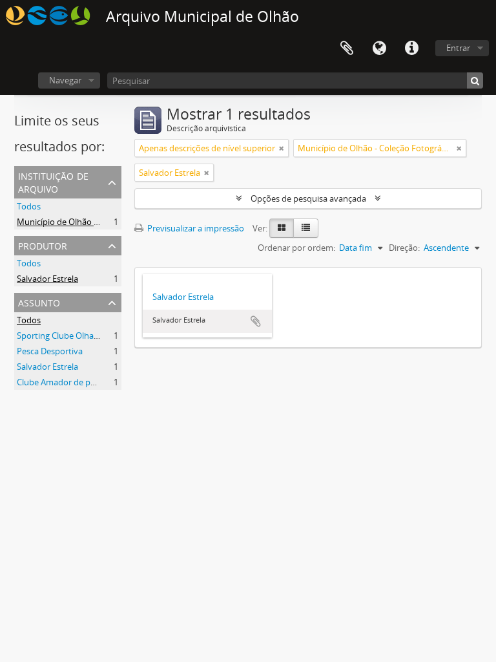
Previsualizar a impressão (194, 228)
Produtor (42, 244)
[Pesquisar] (475, 80)
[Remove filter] (281, 148)
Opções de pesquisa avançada (308, 198)
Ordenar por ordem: (296, 247)
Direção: (404, 247)
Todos (29, 206)
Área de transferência (347, 48)
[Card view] (281, 228)
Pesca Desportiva (50, 351)
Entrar (458, 48)
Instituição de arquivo (53, 181)
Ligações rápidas (411, 48)
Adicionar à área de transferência (255, 321)
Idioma (379, 48)
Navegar (65, 80)
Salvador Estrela (47, 278)
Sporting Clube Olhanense (67, 335)
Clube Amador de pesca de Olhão (80, 382)
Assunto (39, 301)
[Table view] (305, 228)
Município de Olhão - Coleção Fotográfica (95, 222)
